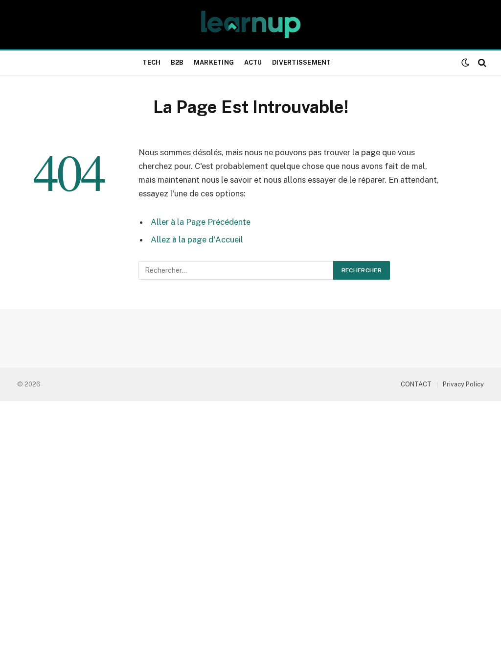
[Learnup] (250, 24)
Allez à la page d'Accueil (197, 239)
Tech (151, 62)
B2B (177, 62)
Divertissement (301, 62)
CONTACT (416, 384)
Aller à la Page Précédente (200, 222)
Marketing (214, 62)
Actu (253, 62)
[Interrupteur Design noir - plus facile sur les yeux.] (465, 62)
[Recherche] (481, 63)
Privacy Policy (463, 384)
